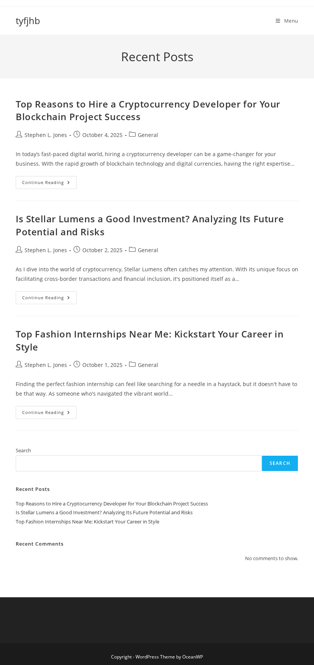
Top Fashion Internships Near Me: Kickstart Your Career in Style (87, 521)
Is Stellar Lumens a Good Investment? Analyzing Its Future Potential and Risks (104, 512)
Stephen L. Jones (46, 135)
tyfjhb (28, 20)
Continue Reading (49, 184)
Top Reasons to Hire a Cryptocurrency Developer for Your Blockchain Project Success (112, 503)
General (148, 135)
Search (23, 450)
